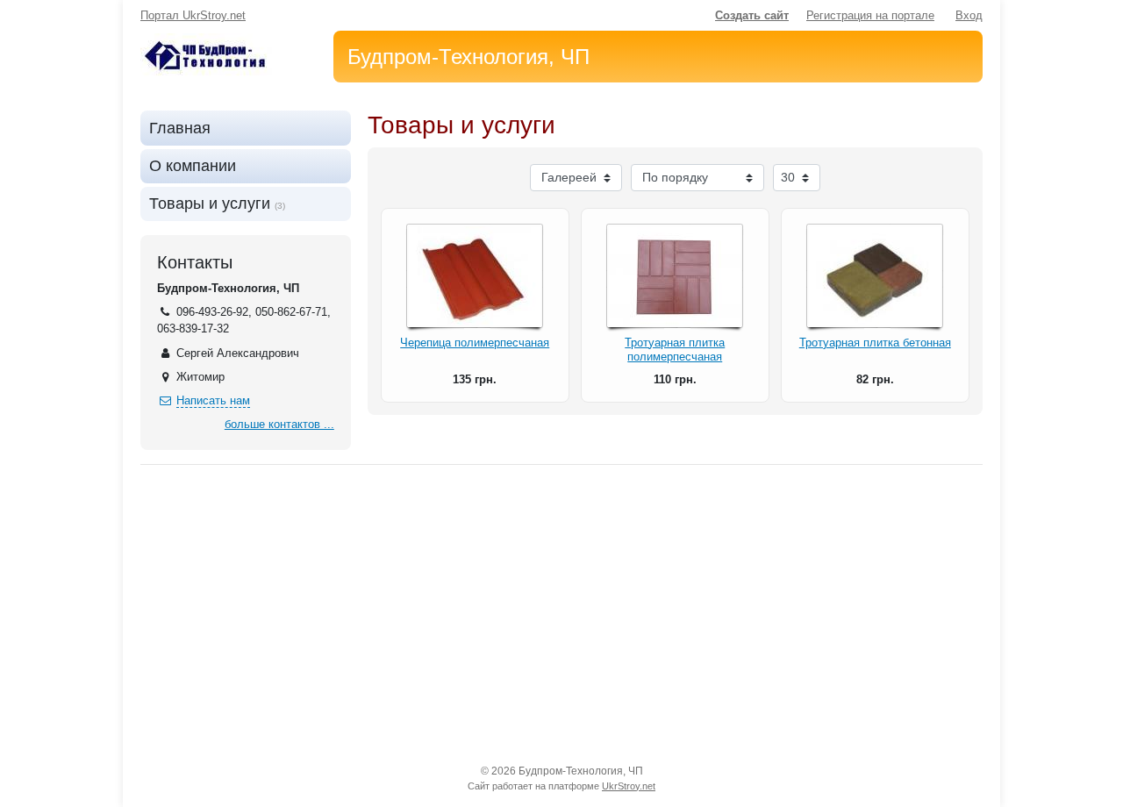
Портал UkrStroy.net (193, 15)
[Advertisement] (561, 614)
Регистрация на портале (870, 15)
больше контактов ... (279, 424)
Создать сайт (752, 15)
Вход (969, 15)
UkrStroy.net (628, 786)
